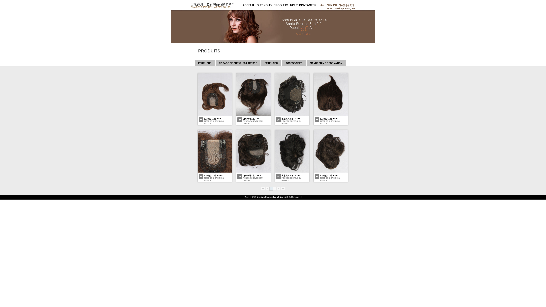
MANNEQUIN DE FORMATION (326, 63)
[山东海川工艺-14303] (292, 115)
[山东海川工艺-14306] (253, 172)
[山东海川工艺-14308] (331, 172)
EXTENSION (271, 63)
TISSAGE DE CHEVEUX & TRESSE (238, 63)
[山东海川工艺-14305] (215, 172)
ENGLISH (332, 5)
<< (263, 189)
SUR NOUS (264, 5)
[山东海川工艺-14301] (215, 115)
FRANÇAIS (349, 8)
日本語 (342, 5)
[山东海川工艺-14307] (292, 172)
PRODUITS (281, 5)
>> (283, 189)
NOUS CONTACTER (303, 5)
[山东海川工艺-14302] (253, 115)
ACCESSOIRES (294, 63)
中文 (322, 5)
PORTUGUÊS (334, 8)
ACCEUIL (248, 5)
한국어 (350, 5)
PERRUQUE (204, 63)
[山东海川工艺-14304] (331, 115)
